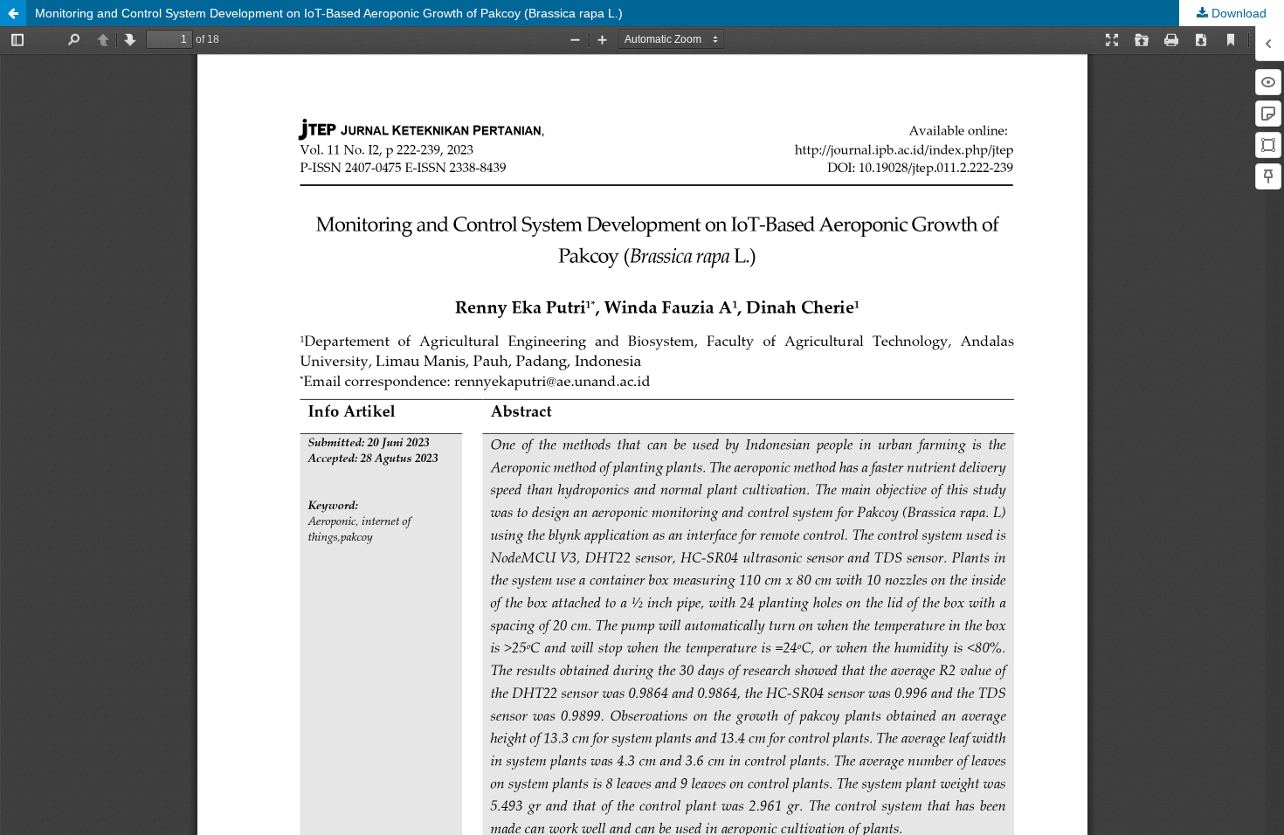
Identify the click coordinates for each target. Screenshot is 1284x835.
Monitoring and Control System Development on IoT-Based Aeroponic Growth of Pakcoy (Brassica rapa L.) (329, 13)
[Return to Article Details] (13, 13)
